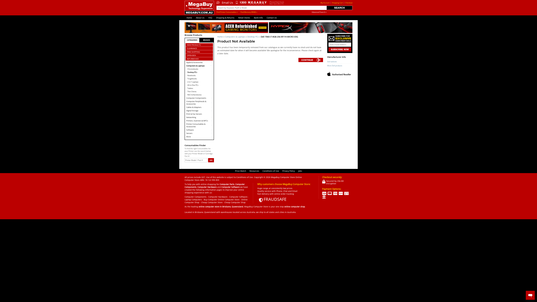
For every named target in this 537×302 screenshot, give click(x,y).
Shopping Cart (337, 3)
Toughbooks (192, 78)
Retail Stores (244, 17)
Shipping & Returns (225, 17)
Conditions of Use (270, 171)
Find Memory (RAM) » (249, 12)
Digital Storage (192, 110)
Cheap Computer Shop (235, 202)
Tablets (190, 88)
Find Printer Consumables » (227, 12)
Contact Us (272, 17)
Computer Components (196, 98)
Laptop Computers (193, 199)
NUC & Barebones (194, 95)
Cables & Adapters (193, 107)
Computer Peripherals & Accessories (196, 102)
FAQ (210, 17)
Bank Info (258, 17)
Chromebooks (192, 69)
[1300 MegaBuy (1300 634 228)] (251, 3)
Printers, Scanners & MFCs (197, 120)
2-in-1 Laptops (192, 82)
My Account (325, 3)
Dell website (332, 61)
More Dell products (334, 65)
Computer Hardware (217, 196)
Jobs (300, 171)
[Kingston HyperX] (310, 28)
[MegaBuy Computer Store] (200, 9)
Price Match (240, 171)
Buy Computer (210, 199)
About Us (200, 17)
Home (189, 17)
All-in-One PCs (192, 85)
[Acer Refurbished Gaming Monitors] (226, 28)
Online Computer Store (228, 199)
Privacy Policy (288, 171)
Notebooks (191, 75)
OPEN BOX (191, 55)
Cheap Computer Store (211, 202)
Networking (191, 117)
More (188, 136)
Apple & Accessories (194, 62)
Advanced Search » (319, 12)
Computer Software (238, 196)
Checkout (348, 3)
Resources (254, 171)
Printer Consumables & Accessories (195, 125)
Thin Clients (191, 91)
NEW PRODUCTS (194, 45)
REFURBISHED (193, 59)
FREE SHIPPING (193, 52)
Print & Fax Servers (194, 114)
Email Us (227, 2)
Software (190, 130)
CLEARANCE (192, 48)
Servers (189, 133)
